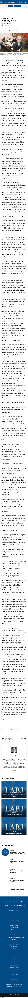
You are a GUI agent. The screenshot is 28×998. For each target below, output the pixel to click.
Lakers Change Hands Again (14, 833)
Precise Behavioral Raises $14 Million (17, 871)
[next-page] (5, 838)
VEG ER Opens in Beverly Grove (17, 881)
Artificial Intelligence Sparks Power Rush (14, 795)
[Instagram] (10, 901)
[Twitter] (6, 29)
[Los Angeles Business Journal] (14, 2)
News (11, 18)
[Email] (13, 29)
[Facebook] (2, 29)
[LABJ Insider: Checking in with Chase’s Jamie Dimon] (5, 852)
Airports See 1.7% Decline (14, 814)
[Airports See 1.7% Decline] (14, 808)
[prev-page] (2, 838)
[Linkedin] (9, 29)
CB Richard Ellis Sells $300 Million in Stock (6, 739)
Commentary (13, 850)
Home (2, 15)
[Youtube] (21, 901)
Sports (14, 831)
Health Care (13, 859)
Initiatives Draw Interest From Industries (22, 740)
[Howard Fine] (2, 24)
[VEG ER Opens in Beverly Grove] (5, 880)
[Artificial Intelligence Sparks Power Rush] (14, 789)
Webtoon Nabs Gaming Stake (17, 890)
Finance (14, 792)
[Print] (16, 29)
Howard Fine (8, 23)
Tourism (14, 812)
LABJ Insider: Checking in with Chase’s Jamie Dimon (18, 852)
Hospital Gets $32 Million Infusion (17, 862)
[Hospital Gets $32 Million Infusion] (5, 861)
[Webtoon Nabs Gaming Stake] (5, 890)
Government (7, 15)
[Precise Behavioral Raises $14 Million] (5, 871)
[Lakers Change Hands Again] (14, 826)
